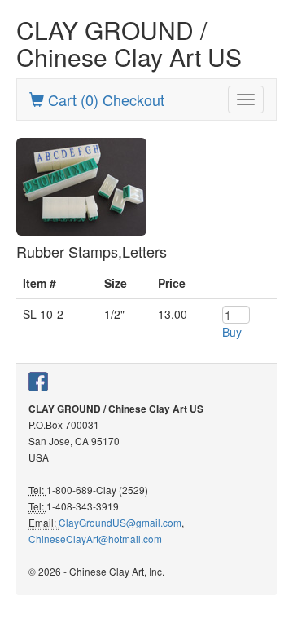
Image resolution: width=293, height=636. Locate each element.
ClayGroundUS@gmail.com (120, 522)
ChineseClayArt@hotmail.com (95, 538)
